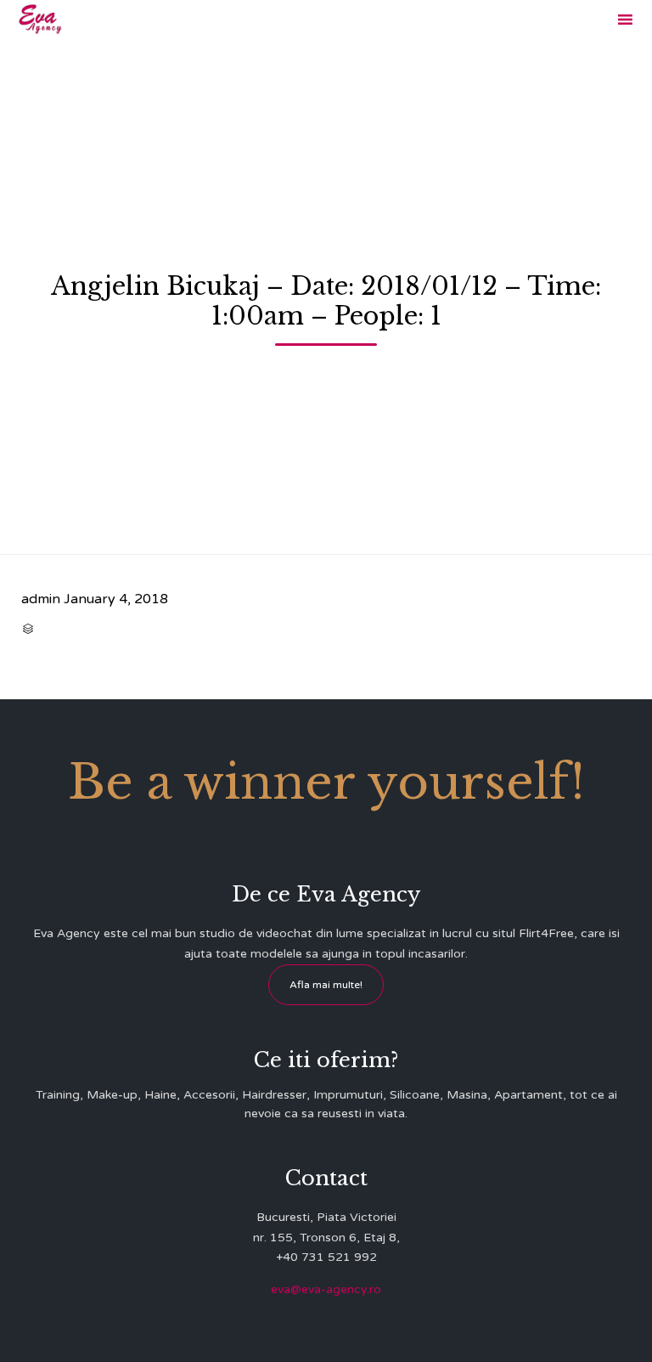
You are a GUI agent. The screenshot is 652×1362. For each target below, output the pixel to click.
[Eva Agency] (40, 19)
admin (40, 599)
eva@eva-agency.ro (326, 1289)
